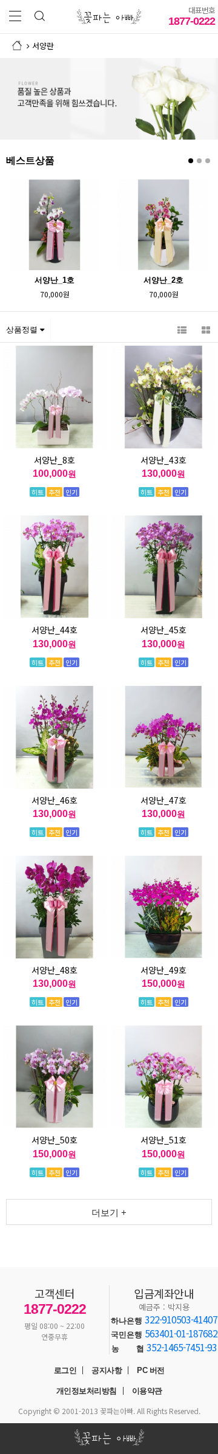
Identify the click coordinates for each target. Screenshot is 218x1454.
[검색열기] (39, 16)
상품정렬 (23, 329)
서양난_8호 (54, 460)
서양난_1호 (54, 280)
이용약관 (147, 1391)
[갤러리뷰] (206, 330)
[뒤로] (28, 45)
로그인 (65, 1370)
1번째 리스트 (190, 160)
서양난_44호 (54, 630)
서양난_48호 (54, 970)
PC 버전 (151, 1370)
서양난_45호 (163, 630)
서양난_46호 (54, 800)
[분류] (15, 16)
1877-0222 (191, 16)
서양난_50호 (54, 1140)
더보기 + (109, 1212)
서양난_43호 (163, 460)
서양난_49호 (163, 970)
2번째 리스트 (199, 160)
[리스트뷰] (182, 330)
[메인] (16, 45)
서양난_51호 (163, 1140)
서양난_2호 (163, 280)
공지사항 (106, 1370)
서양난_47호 (163, 800)
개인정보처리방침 (86, 1391)
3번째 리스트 (207, 160)
